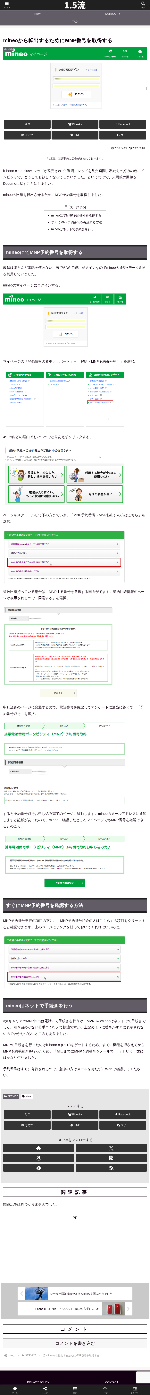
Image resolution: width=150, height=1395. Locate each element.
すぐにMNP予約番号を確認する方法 (76, 222)
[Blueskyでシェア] (92, 1140)
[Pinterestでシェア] (41, 1162)
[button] (122, 135)
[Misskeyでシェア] (125, 1140)
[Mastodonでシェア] (58, 1140)
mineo (29, 1096)
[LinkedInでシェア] (75, 1162)
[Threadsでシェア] (58, 1151)
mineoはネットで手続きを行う (72, 229)
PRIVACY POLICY (38, 1382)
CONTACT (111, 1382)
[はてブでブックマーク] (92, 1151)
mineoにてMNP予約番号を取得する (76, 215)
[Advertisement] (75, 1248)
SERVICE (13, 1096)
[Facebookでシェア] (25, 1151)
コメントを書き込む (75, 1343)
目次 (69, 207)
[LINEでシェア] (125, 1151)
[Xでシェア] (25, 1140)
